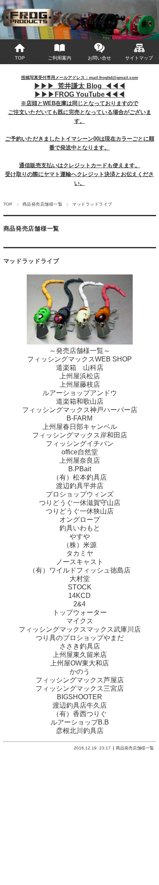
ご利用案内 (59, 57)
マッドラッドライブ (31, 261)
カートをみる (120, 22)
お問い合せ (99, 57)
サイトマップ (139, 57)
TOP (20, 57)
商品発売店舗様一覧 (42, 204)
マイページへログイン (85, 22)
